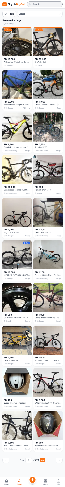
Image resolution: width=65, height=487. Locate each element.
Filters (11, 13)
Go (42, 460)
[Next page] (59, 460)
